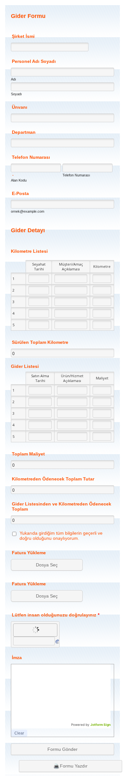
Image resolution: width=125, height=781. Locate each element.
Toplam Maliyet (28, 453)
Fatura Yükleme (29, 552)
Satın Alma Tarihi (40, 378)
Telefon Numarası (31, 157)
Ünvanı (19, 107)
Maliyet (102, 378)
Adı (13, 79)
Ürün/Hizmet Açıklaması (72, 378)
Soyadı (16, 94)
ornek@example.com (27, 211)
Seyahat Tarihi (39, 266)
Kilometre (102, 266)
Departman (24, 132)
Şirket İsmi (23, 36)
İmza (17, 657)
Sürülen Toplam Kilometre (40, 342)
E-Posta (20, 193)
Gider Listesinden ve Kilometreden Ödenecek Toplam (61, 506)
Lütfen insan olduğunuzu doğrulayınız (55, 614)
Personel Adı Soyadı (34, 61)
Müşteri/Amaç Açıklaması (71, 266)
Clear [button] (19, 733)
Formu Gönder (62, 749)
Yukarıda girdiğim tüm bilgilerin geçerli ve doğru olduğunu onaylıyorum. (61, 536)
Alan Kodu (19, 180)
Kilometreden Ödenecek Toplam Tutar (53, 478)
